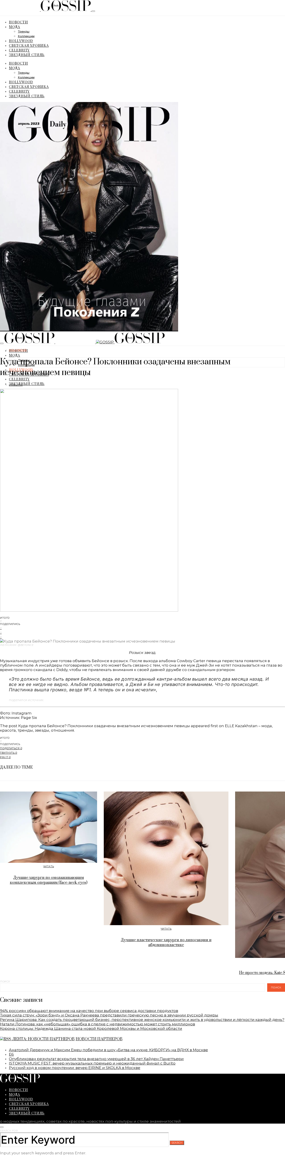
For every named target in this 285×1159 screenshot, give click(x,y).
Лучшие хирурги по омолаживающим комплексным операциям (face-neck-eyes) (48, 880)
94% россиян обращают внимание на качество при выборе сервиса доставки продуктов (89, 1010)
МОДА (14, 26)
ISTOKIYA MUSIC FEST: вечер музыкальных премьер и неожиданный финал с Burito (92, 1063)
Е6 (11, 1054)
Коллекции (26, 36)
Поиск (5, 981)
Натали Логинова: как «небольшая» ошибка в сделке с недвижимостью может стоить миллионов (97, 1024)
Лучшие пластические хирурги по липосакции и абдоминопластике (166, 942)
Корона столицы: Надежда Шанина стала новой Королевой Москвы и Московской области (91, 1028)
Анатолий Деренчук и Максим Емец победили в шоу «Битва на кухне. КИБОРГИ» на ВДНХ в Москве (108, 1050)
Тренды (23, 32)
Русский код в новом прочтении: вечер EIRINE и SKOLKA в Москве (74, 1067)
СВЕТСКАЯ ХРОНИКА (29, 45)
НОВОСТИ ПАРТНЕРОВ (99, 1039)
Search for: (9, 1130)
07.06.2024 (16, 384)
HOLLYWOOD (21, 40)
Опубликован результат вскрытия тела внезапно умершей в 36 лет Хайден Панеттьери (96, 1059)
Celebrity (19, 50)
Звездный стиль (27, 54)
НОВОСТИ (18, 22)
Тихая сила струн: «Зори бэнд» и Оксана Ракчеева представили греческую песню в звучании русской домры (109, 1015)
